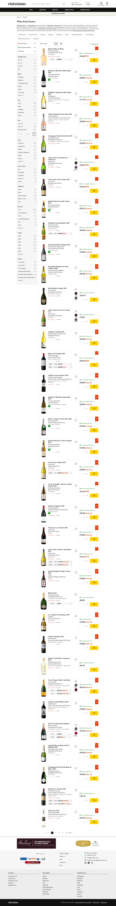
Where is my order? (92, 853)
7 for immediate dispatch (88, 597)
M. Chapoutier (27, 268)
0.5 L (27, 222)
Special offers (90, 34)
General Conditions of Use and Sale (83, 902)
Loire (78, 887)
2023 (27, 239)
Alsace (27, 89)
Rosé (27, 192)
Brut (27, 169)
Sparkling (42, 10)
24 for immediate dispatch (88, 184)
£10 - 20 (27, 123)
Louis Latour (27, 265)
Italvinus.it (11, 883)
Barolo (79, 889)
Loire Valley (27, 92)
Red (27, 103)
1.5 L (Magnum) (27, 212)
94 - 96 (27, 66)
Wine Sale (45, 885)
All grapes (45, 891)
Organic (37, 38)
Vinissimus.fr (12, 878)
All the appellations (48, 887)
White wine (46, 880)
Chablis (79, 894)
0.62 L (27, 225)
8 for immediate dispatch (88, 467)
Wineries (55, 10)
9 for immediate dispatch (88, 53)
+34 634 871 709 (91, 855)
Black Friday (46, 894)
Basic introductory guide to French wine (83, 30)
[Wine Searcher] (87, 843)
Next (70, 832)
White (27, 106)
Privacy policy (96, 902)
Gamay (27, 158)
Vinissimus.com (12, 876)
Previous (48, 832)
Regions (19, 17)
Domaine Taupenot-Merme (27, 274)
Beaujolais (80, 885)
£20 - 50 (27, 126)
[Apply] (34, 133)
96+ (27, 69)
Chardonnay (27, 146)
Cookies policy (103, 902)
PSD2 (24, 858)
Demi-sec (27, 178)
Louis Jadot (27, 262)
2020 (27, 245)
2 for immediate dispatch (88, 379)
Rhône (27, 86)
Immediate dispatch (25, 38)
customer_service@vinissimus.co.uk (97, 860)
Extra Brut (27, 175)
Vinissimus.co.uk (12, 880)
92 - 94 (27, 63)
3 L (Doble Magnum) (27, 219)
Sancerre (79, 896)
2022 (27, 236)
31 (66, 832)
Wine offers (70, 10)
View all (20, 95)
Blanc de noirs (27, 198)
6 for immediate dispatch (88, 292)
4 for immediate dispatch (88, 162)
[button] (101, 4)
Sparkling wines (21, 25)
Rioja (78, 883)
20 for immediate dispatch (88, 510)
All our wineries (47, 889)
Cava (44, 883)
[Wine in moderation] (32, 863)
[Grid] (61, 44)
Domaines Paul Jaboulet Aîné (27, 277)
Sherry (44, 876)
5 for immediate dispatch (88, 445)
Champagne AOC (27, 83)
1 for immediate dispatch (88, 227)
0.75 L (27, 209)
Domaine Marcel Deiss (27, 271)
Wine (31, 10)
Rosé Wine (27, 112)
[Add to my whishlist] (76, 72)
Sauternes (80, 891)
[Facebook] (89, 863)
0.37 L (27, 216)
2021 (27, 242)
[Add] (94, 60)
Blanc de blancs (27, 195)
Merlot (27, 149)
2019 (27, 248)
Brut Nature (27, 172)
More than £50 (27, 129)
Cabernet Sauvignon (27, 152)
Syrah (27, 155)
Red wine (45, 878)
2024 (27, 251)
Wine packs (86, 10)
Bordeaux (50, 25)
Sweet (27, 115)
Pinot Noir (27, 143)
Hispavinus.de (12, 885)
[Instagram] (86, 863)
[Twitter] (92, 863)
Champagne (32, 25)
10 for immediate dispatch (88, 488)
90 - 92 (27, 60)
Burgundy (57, 25)
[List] (56, 44)
